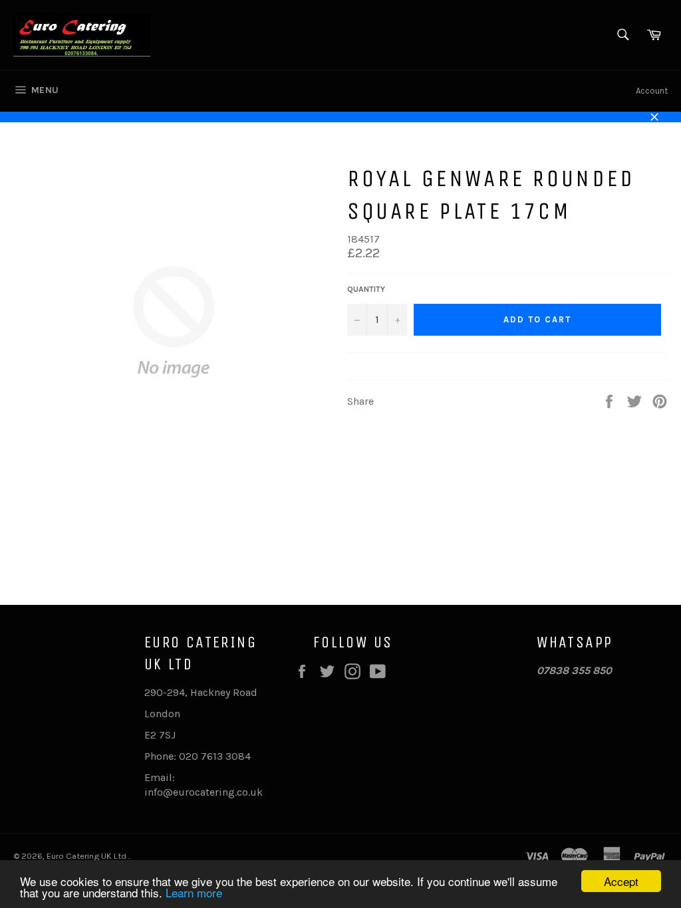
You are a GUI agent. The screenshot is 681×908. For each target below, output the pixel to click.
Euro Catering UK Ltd (87, 856)
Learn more (194, 892)
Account (652, 91)
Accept (621, 881)
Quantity (366, 289)
